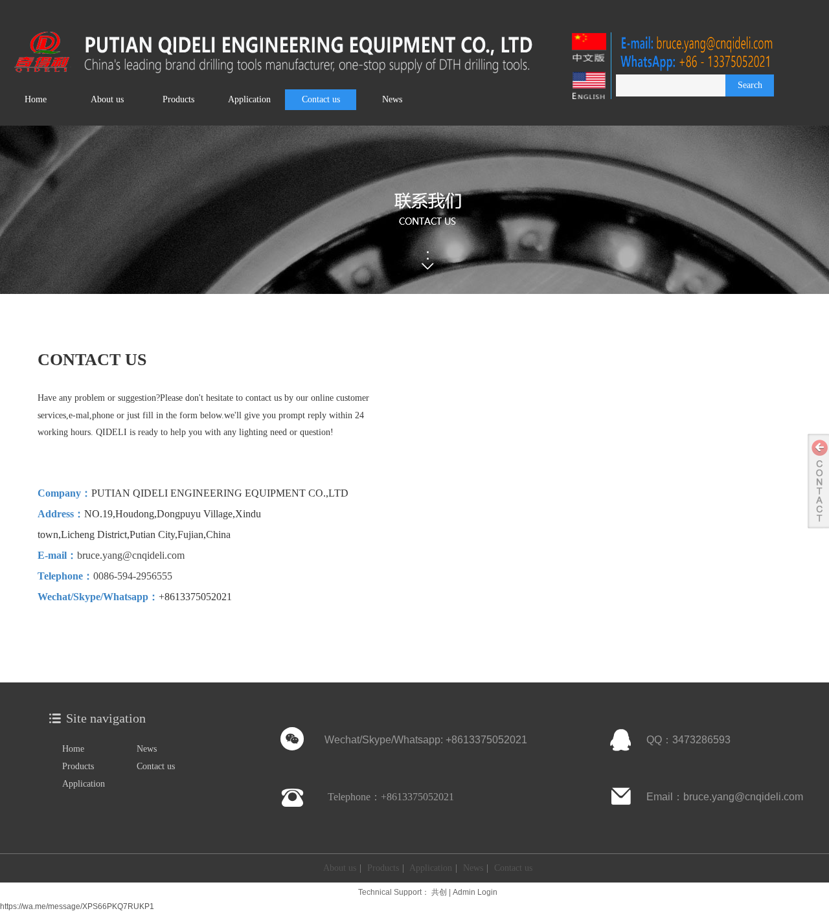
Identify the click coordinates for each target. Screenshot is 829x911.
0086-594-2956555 (132, 575)
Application (83, 784)
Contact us (156, 766)
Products (78, 766)
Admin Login (475, 892)
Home (73, 749)
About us (339, 868)
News (147, 749)
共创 (439, 892)
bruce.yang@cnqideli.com (131, 555)
